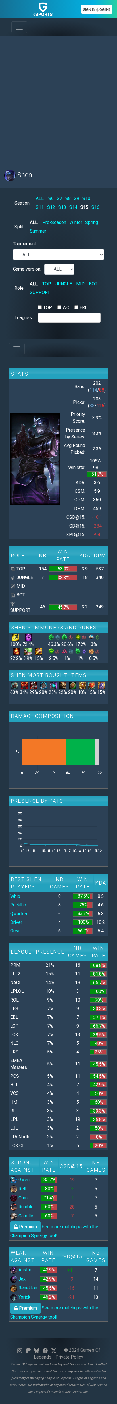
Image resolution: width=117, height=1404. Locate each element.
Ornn (22, 1198)
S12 (51, 207)
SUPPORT (40, 292)
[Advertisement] (58, 99)
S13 (62, 207)
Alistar (24, 1270)
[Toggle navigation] (19, 27)
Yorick (23, 1297)
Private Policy (69, 1357)
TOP (46, 284)
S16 (95, 207)
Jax (21, 1279)
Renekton (27, 1288)
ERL (83, 307)
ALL (40, 198)
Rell (21, 1188)
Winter (75, 222)
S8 (68, 198)
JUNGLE (63, 284)
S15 (84, 207)
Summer (38, 231)
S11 (40, 207)
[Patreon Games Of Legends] (28, 1350)
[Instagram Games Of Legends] (19, 1350)
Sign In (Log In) (96, 9)
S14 (73, 207)
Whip (15, 896)
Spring (91, 222)
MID (80, 284)
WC (65, 307)
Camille (25, 1216)
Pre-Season (54, 222)
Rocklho (18, 905)
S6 (51, 198)
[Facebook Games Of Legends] (45, 1350)
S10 (86, 198)
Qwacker (19, 913)
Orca (14, 931)
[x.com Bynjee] (53, 1350)
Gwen (23, 1179)
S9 (76, 198)
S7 (59, 198)
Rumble (25, 1206)
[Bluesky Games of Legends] (36, 1350)
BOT (93, 284)
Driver (16, 922)
